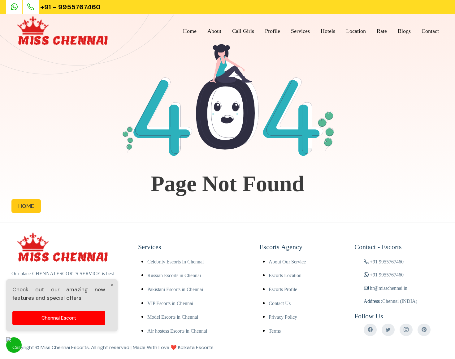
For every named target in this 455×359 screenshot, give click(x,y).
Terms (275, 331)
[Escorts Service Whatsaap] (16, 6)
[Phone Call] (31, 6)
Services (300, 31)
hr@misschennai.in (388, 288)
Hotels (328, 31)
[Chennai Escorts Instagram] (406, 330)
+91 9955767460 (387, 261)
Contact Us (280, 303)
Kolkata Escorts (196, 347)
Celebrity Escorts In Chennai (175, 261)
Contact (430, 31)
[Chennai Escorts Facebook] (370, 330)
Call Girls (243, 31)
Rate (382, 31)
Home (190, 31)
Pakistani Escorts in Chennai (175, 289)
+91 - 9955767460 (70, 6)
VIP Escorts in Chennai (170, 303)
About (214, 31)
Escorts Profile (283, 289)
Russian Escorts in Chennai (174, 275)
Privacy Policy (283, 317)
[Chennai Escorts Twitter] (388, 330)
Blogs (404, 31)
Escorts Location (285, 275)
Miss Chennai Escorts (65, 347)
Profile (272, 31)
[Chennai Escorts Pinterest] (424, 330)
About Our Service (287, 261)
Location (356, 31)
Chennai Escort (58, 318)
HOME (26, 206)
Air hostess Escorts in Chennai (177, 331)
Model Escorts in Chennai (172, 317)
